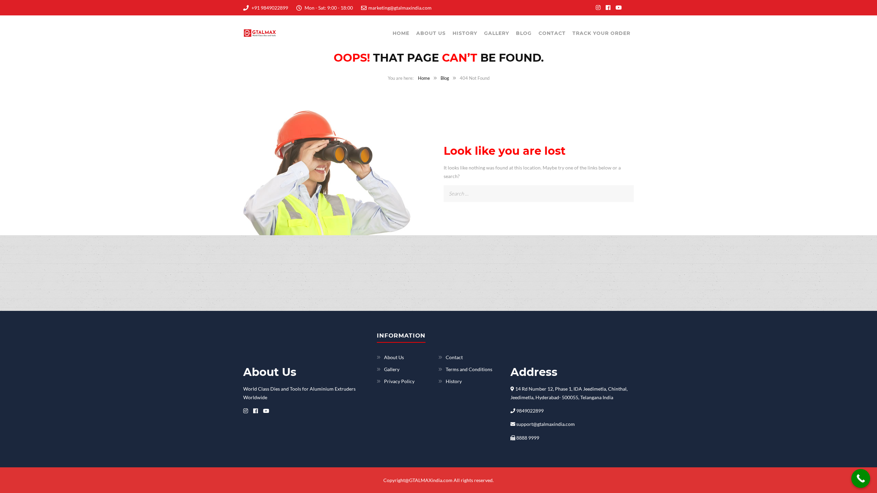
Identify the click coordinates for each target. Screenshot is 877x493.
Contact (552, 33)
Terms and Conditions (469, 369)
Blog (524, 33)
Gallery (496, 33)
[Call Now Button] (860, 478)
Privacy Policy (399, 381)
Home (401, 33)
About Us (431, 33)
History (465, 33)
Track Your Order (601, 33)
